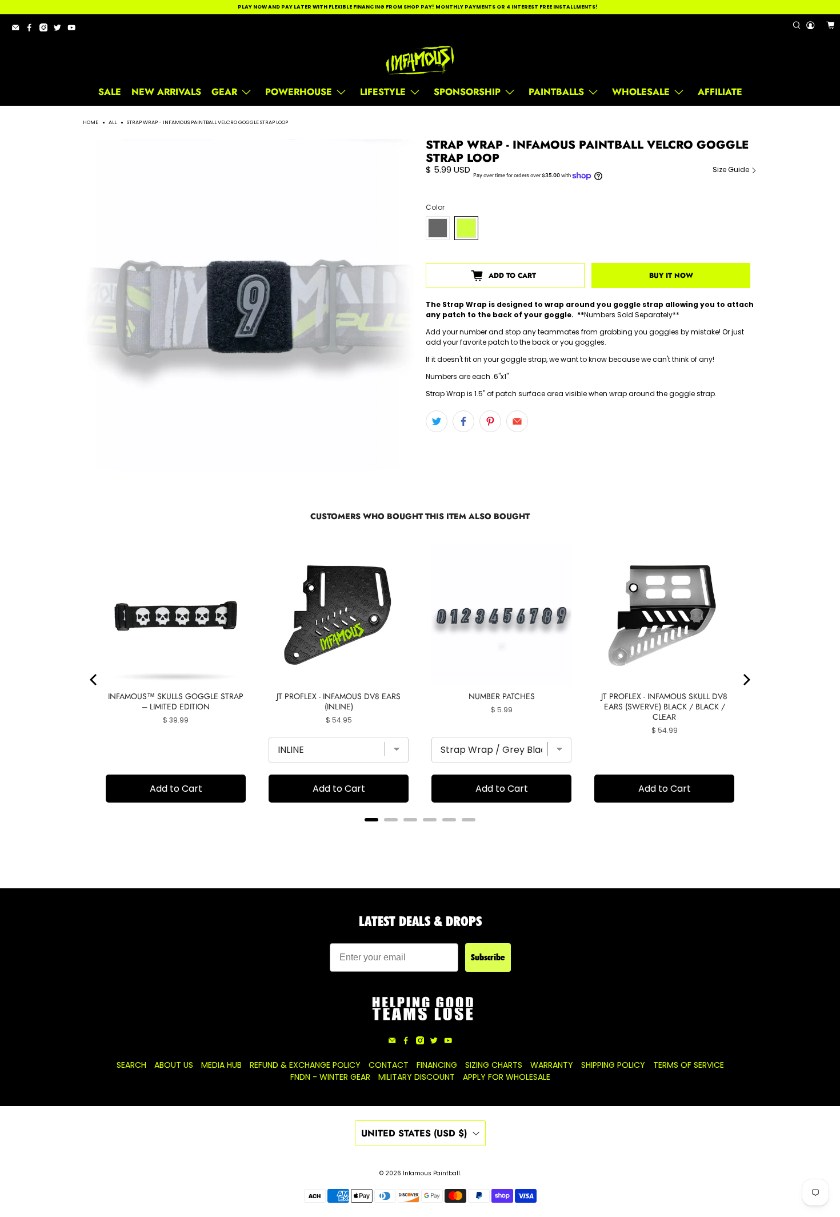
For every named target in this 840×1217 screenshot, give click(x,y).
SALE (109, 91)
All (113, 122)
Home (90, 122)
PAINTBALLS (556, 91)
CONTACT (389, 1065)
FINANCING (437, 1065)
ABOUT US (173, 1065)
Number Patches (502, 696)
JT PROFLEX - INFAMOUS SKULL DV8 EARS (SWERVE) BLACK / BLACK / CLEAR (664, 706)
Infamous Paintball (431, 1173)
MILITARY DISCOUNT (416, 1077)
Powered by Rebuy (420, 835)
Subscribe (488, 957)
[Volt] (466, 228)
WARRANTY (551, 1065)
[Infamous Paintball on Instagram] (46, 29)
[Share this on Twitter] (436, 421)
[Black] (438, 228)
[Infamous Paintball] (420, 60)
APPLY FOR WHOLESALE (506, 1077)
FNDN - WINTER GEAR (330, 1077)
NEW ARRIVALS (166, 91)
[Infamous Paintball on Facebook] (32, 29)
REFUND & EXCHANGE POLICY (305, 1065)
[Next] (745, 679)
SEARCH (131, 1065)
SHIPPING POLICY (613, 1065)
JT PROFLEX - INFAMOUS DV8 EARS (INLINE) (339, 701)
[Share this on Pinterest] (490, 421)
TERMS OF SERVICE (688, 1065)
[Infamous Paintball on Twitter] (60, 29)
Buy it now (671, 275)
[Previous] (94, 679)
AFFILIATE (720, 91)
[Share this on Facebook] (463, 421)
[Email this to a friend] (517, 421)
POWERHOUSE (298, 91)
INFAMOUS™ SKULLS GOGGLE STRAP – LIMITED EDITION (175, 701)
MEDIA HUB (221, 1065)
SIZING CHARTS (493, 1065)
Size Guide (732, 169)
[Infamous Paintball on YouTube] (74, 29)
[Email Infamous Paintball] (18, 29)
